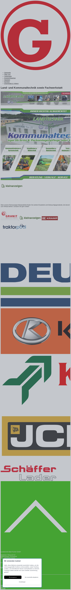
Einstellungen (22, 582)
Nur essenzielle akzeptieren (31, 577)
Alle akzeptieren (13, 577)
